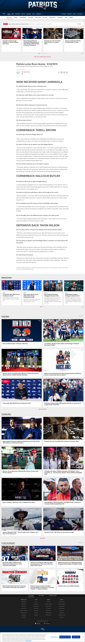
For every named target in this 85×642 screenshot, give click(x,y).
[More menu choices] (43, 13)
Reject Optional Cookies (65, 636)
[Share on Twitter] (61, 73)
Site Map (23, 617)
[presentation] (82, 53)
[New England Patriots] (42, 629)
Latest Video (23, 604)
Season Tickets (48, 606)
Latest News (24, 601)
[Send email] (64, 73)
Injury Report (36, 606)
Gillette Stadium (48, 612)
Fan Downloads (61, 608)
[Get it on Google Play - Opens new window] (47, 624)
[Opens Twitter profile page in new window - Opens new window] (22, 74)
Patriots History (23, 612)
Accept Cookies (76, 636)
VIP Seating (48, 608)
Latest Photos (23, 608)
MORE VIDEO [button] (42, 538)
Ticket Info (48, 601)
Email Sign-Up (61, 606)
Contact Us (62, 617)
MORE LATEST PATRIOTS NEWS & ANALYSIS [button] (42, 56)
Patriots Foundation (23, 610)
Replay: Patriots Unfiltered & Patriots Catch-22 (18, 24)
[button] (39, 53)
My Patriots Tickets (48, 604)
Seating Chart (48, 610)
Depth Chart (36, 604)
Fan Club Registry (62, 604)
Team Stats (36, 608)
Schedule (36, 612)
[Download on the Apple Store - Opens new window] (37, 623)
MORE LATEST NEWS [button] (42, 409)
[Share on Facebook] (59, 73)
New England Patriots (26, 71)
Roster (36, 601)
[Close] (82, 637)
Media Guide (61, 612)
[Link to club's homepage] (3, 13)
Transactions (36, 610)
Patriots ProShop (62, 601)
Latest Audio (23, 606)
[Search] (61, 14)
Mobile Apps (61, 610)
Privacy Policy (28, 640)
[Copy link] (67, 72)
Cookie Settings (54, 636)
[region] (42, 637)
